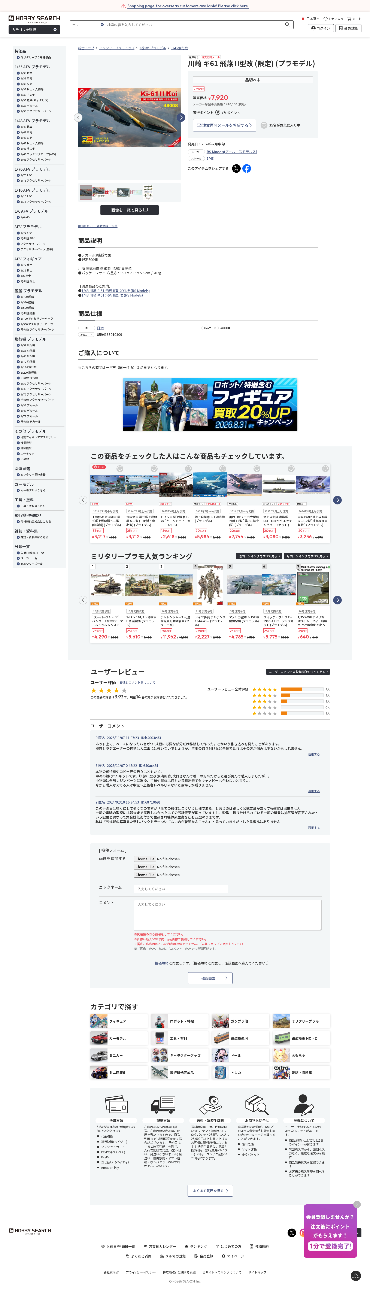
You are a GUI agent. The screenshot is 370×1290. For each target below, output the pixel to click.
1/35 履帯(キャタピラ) (34, 100)
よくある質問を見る (208, 1190)
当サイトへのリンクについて (222, 1272)
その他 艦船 (28, 313)
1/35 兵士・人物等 (32, 89)
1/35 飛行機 (28, 351)
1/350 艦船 (27, 302)
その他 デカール (31, 421)
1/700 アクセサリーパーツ (37, 318)
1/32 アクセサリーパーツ (36, 383)
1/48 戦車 (26, 127)
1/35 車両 (26, 78)
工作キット (27, 454)
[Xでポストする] (236, 168)
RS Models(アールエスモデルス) (232, 151)
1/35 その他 (28, 95)
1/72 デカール (29, 416)
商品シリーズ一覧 (32, 564)
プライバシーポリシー (141, 1272)
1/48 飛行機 (28, 356)
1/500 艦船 (27, 308)
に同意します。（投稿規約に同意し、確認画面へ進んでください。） (213, 963)
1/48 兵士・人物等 (32, 143)
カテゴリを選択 (24, 29)
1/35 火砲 (26, 84)
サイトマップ (257, 1272)
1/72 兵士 (26, 265)
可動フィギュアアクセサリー (39, 437)
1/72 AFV (26, 233)
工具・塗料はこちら (33, 506)
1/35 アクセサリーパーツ (36, 111)
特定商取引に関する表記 (179, 1272)
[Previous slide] (78, 117)
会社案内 (110, 1272)
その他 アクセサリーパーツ (37, 329)
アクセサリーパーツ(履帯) (37, 249)
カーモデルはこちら (33, 490)
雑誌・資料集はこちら (34, 537)
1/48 (210, 158)
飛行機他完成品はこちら (36, 521)
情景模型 (26, 443)
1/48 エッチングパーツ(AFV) (38, 154)
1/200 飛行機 (29, 372)
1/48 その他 (28, 148)
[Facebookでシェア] (246, 168)
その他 (25, 459)
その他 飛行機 (29, 378)
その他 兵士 (28, 281)
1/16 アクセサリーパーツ (36, 202)
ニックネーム (110, 887)
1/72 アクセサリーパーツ (36, 394)
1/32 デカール (29, 405)
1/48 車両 (26, 132)
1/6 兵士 (26, 276)
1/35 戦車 (26, 73)
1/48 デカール (29, 411)
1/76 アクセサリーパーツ (36, 180)
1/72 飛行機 (28, 361)
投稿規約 (162, 963)
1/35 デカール (29, 106)
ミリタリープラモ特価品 (36, 57)
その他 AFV (27, 238)
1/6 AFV (25, 217)
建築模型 (26, 448)
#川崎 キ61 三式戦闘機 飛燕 (98, 226)
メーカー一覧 (29, 558)
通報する (314, 754)
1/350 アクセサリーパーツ (37, 324)
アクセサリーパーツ (33, 244)
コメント (106, 902)
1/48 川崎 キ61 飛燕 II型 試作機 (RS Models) (116, 290)
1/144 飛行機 (29, 367)
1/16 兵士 (26, 270)
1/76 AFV (26, 175)
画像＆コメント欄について (137, 682)
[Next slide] (181, 117)
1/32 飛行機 (28, 345)
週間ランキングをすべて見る (258, 556)
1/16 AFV (26, 196)
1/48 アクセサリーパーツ (36, 159)
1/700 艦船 (27, 297)
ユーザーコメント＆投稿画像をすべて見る (297, 672)
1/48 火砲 (26, 138)
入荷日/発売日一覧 (32, 553)
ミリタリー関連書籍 (33, 475)
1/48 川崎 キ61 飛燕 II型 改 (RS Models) (112, 295)
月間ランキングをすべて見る (306, 556)
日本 (100, 327)
